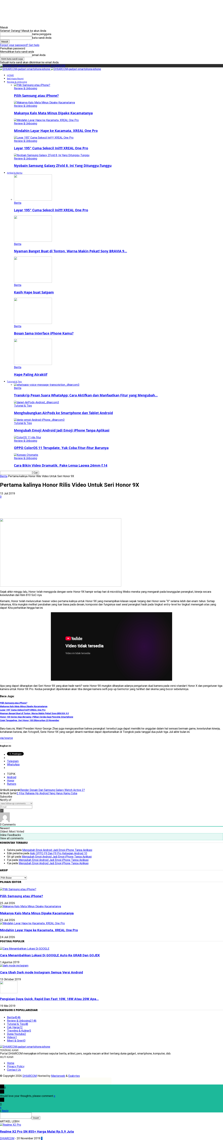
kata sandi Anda (41, 37)
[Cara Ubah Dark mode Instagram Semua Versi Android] (14, 965)
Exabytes (74, 1076)
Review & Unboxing (17, 81)
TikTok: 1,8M (126, 6)
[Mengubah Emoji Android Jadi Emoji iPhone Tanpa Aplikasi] (39, 419)
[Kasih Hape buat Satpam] (33, 281)
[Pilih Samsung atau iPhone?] (32, 85)
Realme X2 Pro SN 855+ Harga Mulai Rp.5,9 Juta (37, 1132)
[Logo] (25, 69)
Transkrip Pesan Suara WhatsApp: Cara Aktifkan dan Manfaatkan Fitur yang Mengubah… (86, 395)
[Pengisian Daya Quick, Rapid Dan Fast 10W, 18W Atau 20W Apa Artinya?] (8, 992)
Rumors (11, 784)
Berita (17, 203)
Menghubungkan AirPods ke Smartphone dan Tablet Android (63, 413)
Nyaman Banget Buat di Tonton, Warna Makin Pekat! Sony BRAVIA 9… (70, 251)
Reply (5, 1110)
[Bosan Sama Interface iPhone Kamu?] (33, 323)
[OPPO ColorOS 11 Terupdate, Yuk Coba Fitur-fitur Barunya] (27, 437)
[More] (108, 508)
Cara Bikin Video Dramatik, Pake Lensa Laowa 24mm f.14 (60, 465)
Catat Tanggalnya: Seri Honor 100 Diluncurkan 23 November (29, 720)
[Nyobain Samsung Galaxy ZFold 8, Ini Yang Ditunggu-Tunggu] (51, 155)
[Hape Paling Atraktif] (33, 364)
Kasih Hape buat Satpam (34, 292)
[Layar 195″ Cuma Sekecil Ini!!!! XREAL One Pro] (44, 137)
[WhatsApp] (58, 508)
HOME (10, 75)
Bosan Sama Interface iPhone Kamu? (44, 333)
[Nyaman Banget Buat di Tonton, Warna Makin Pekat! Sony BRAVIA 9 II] (33, 240)
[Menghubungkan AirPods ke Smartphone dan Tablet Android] (36, 402)
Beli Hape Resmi (15, 78)
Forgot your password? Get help (19, 45)
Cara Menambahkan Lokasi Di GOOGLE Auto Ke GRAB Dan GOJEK (50, 955)
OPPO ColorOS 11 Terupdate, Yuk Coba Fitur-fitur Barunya (61, 448)
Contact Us (14, 1069)
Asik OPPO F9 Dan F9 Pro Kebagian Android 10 (58, 853)
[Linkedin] (70, 508)
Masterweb (58, 1076)
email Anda (38, 55)
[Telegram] (95, 508)
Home (10, 1063)
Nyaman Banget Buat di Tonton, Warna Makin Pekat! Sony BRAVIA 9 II (34, 713)
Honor (10, 780)
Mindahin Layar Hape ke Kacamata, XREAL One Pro (56, 130)
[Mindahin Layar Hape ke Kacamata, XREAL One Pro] (46, 120)
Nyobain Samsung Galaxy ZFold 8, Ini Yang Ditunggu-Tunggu (63, 165)
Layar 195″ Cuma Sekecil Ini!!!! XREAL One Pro (51, 148)
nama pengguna (41, 34)
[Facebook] (33, 508)
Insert (36, 1118)
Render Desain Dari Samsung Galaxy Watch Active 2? (52, 790)
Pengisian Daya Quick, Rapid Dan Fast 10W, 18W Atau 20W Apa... (49, 999)
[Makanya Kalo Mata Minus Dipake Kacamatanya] (44, 102)
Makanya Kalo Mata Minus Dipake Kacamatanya (53, 113)
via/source (6, 738)
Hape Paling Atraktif (30, 374)
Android (11, 777)
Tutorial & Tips (14, 381)
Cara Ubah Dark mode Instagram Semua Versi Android (41, 972)
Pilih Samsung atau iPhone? (36, 95)
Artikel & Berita (14, 172)
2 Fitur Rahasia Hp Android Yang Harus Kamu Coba (47, 793)
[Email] (83, 508)
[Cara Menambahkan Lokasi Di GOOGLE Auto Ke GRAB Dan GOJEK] (24, 948)
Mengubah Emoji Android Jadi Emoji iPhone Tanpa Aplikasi (61, 430)
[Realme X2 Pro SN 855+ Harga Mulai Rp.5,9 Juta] (10, 1124)
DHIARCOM (29, 1076)
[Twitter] (45, 508)
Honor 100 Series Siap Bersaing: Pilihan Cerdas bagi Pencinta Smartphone (36, 717)
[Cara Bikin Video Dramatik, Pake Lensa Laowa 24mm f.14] (26, 455)
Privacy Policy (15, 1066)
